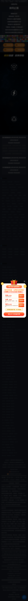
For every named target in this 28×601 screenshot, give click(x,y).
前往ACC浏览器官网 (14, 314)
